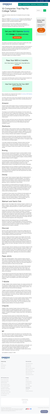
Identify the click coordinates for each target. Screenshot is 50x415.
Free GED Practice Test (5, 393)
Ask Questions (3, 365)
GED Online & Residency (5, 390)
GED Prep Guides (4, 382)
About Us (27, 379)
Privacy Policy (40, 407)
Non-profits (28, 384)
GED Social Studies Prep (30, 371)
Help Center (3, 366)
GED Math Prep (28, 366)
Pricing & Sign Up (40, 4)
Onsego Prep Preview (5, 381)
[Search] (44, 10)
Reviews (45, 4)
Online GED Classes (26, 4)
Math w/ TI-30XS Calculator (30, 368)
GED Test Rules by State (5, 384)
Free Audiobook (3, 395)
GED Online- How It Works (5, 388)
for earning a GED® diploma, (26, 93)
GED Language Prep (29, 369)
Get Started (3, 368)
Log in (2, 363)
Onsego (20, 4)
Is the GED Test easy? (5, 387)
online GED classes (15, 18)
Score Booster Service (30, 374)
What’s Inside (33, 4)
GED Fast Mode (28, 365)
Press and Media (29, 386)
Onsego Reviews (29, 381)
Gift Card (27, 389)
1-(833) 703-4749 (24, 400)
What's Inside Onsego (4, 379)
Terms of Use (46, 407)
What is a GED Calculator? (5, 385)
